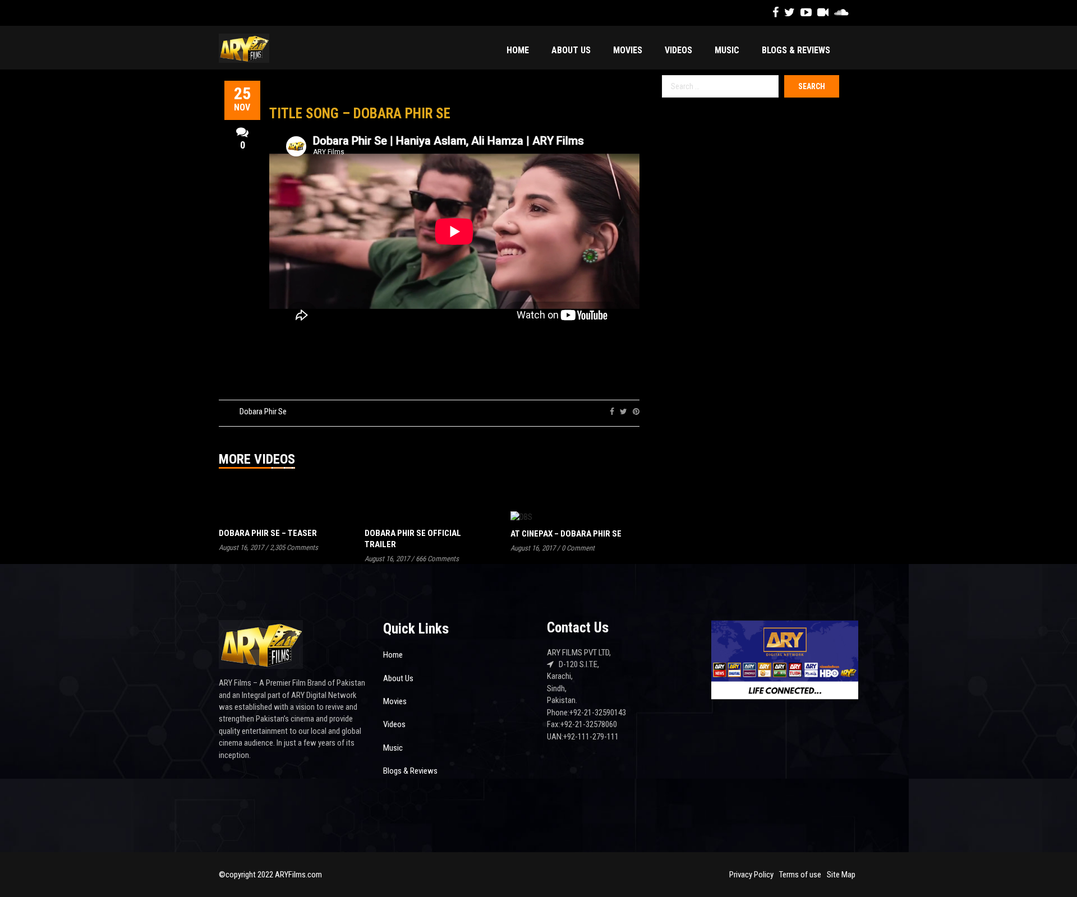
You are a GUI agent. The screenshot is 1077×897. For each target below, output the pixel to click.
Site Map (841, 875)
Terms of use (800, 875)
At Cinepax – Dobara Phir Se (566, 534)
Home (518, 50)
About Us (571, 50)
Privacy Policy (751, 875)
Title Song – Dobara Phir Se (359, 113)
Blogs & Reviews (796, 50)
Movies (627, 50)
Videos (678, 50)
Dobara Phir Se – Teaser (268, 533)
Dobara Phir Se (263, 411)
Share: (592, 411)
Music (727, 50)
